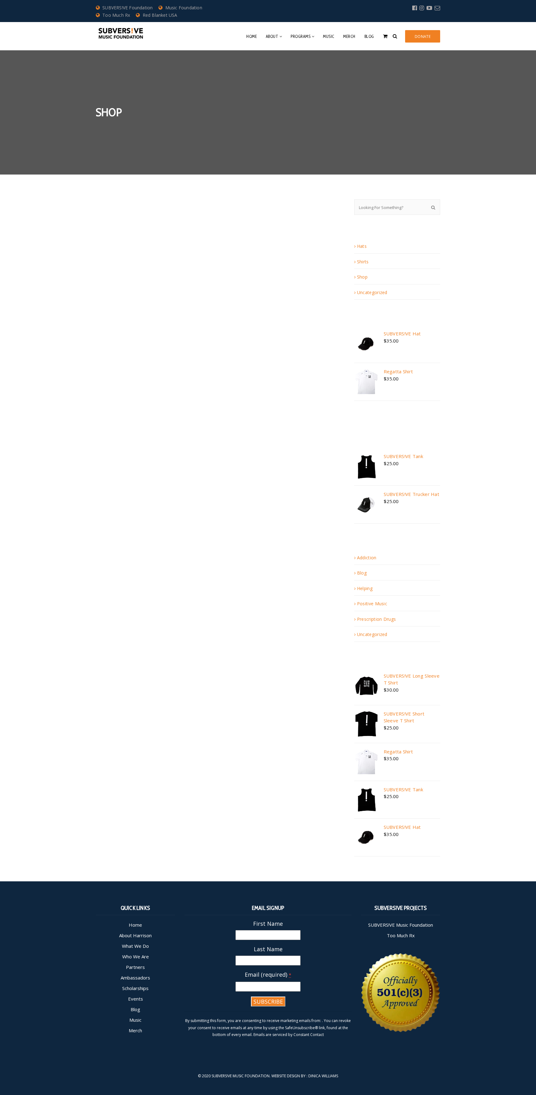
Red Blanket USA (160, 15)
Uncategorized (372, 292)
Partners (135, 967)
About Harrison (135, 935)
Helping (365, 588)
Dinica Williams (323, 1076)
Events (135, 999)
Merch (349, 36)
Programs (300, 36)
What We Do (135, 946)
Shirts (363, 262)
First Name (268, 923)
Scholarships (135, 988)
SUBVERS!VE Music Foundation (400, 925)
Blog (369, 36)
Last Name (268, 949)
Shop (362, 277)
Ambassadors (135, 978)
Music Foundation (183, 8)
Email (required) (268, 974)
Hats (362, 246)
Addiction (367, 558)
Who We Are (135, 956)
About (272, 36)
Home (251, 36)
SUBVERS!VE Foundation (127, 8)
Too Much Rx (116, 15)
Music (328, 36)
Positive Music (372, 604)
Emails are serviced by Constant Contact (288, 1034)
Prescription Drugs (376, 619)
